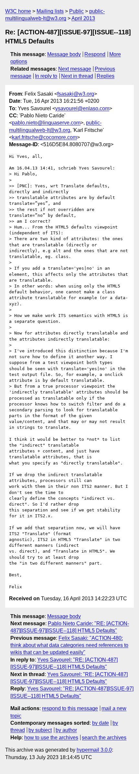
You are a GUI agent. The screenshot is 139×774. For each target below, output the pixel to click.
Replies (105, 76)
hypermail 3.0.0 (94, 750)
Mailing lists (50, 11)
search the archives (104, 737)
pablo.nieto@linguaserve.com (46, 122)
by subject (40, 730)
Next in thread (77, 76)
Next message (74, 69)
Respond (94, 54)
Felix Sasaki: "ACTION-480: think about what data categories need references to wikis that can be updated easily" (69, 645)
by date (100, 723)
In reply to (46, 76)
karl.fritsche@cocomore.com (44, 137)
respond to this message (70, 708)
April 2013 (83, 18)
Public (76, 11)
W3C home (18, 11)
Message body (64, 54)
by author (66, 730)
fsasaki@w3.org (75, 94)
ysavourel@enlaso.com (82, 108)
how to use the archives (51, 737)
